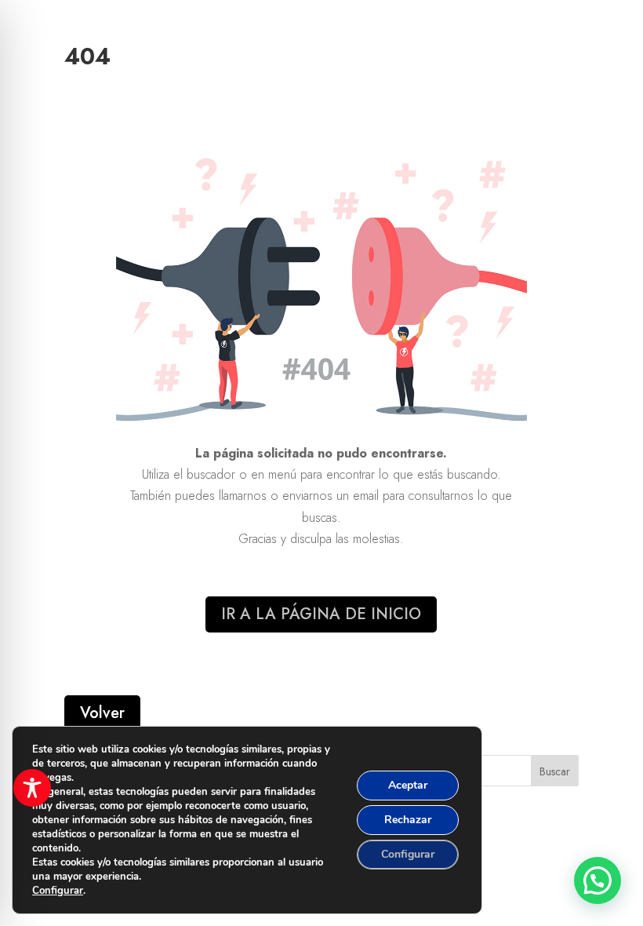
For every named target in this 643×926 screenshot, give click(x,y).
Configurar (57, 891)
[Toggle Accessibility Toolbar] (32, 787)
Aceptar (407, 785)
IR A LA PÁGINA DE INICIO (321, 614)
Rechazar (407, 819)
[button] (597, 880)
